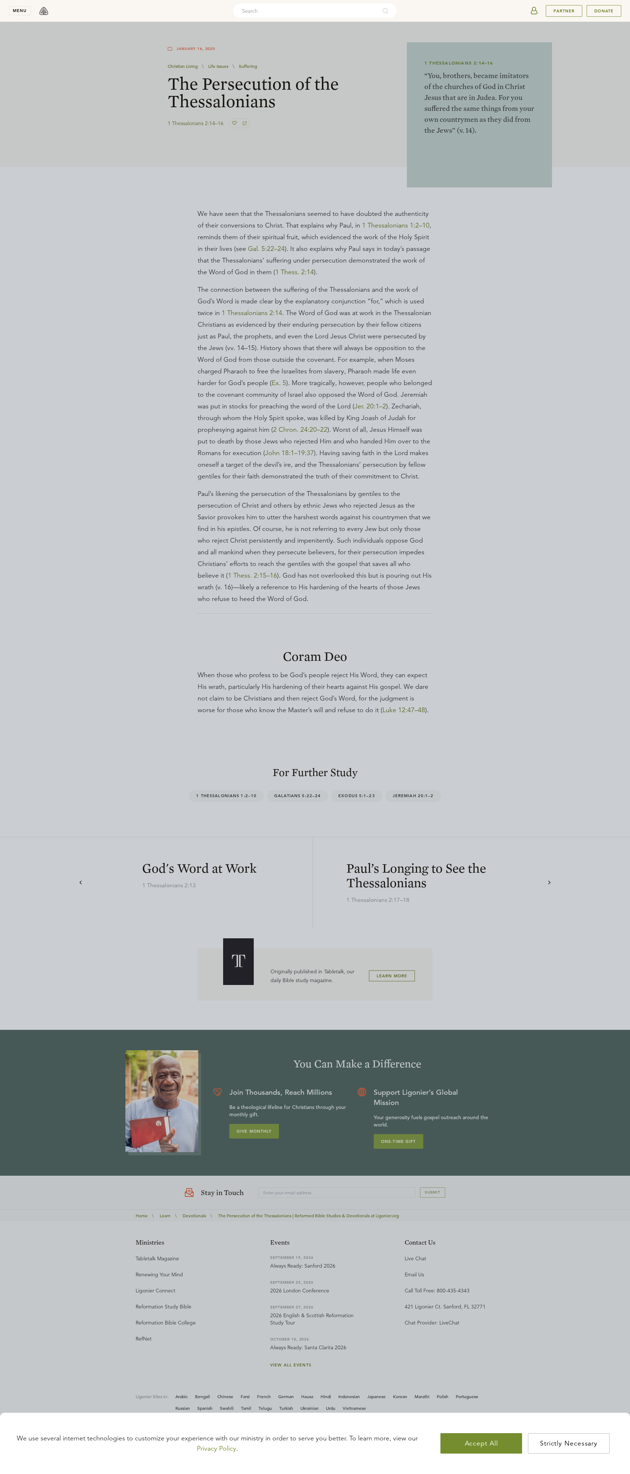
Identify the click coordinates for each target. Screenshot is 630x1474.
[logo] (43, 11)
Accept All (481, 1443)
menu (20, 10)
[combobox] (305, 11)
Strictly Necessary (569, 1443)
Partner (564, 10)
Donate (604, 10)
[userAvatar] (534, 11)
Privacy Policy (216, 1448)
